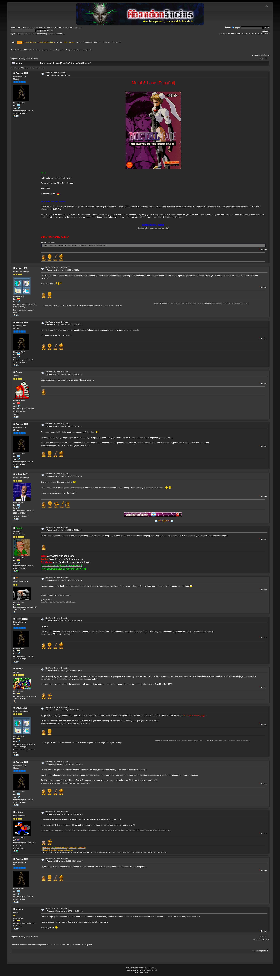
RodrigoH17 (22, 73)
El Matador (188, 303)
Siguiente (26, 59)
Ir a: (253, 951)
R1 (17, 578)
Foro (229, 28)
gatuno (19, 812)
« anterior (256, 55)
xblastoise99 (22, 474)
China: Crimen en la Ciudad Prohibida (206, 303)
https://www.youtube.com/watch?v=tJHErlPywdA (58, 602)
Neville (19, 668)
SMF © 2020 (139, 968)
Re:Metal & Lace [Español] (57, 267)
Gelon (19, 372)
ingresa (42, 27)
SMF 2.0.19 (130, 968)
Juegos (237, 28)
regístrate (50, 27)
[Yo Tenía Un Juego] (17, 571)
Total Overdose (156, 303)
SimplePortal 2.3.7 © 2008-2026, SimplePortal (141, 970)
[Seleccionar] (51, 242)
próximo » (265, 55)
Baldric (19, 528)
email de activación (72, 27)
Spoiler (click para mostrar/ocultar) (153, 228)
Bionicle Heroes (144, 303)
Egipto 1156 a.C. (169, 303)
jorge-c (19, 909)
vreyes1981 (21, 268)
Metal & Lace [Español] (56, 73)
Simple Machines (150, 968)
